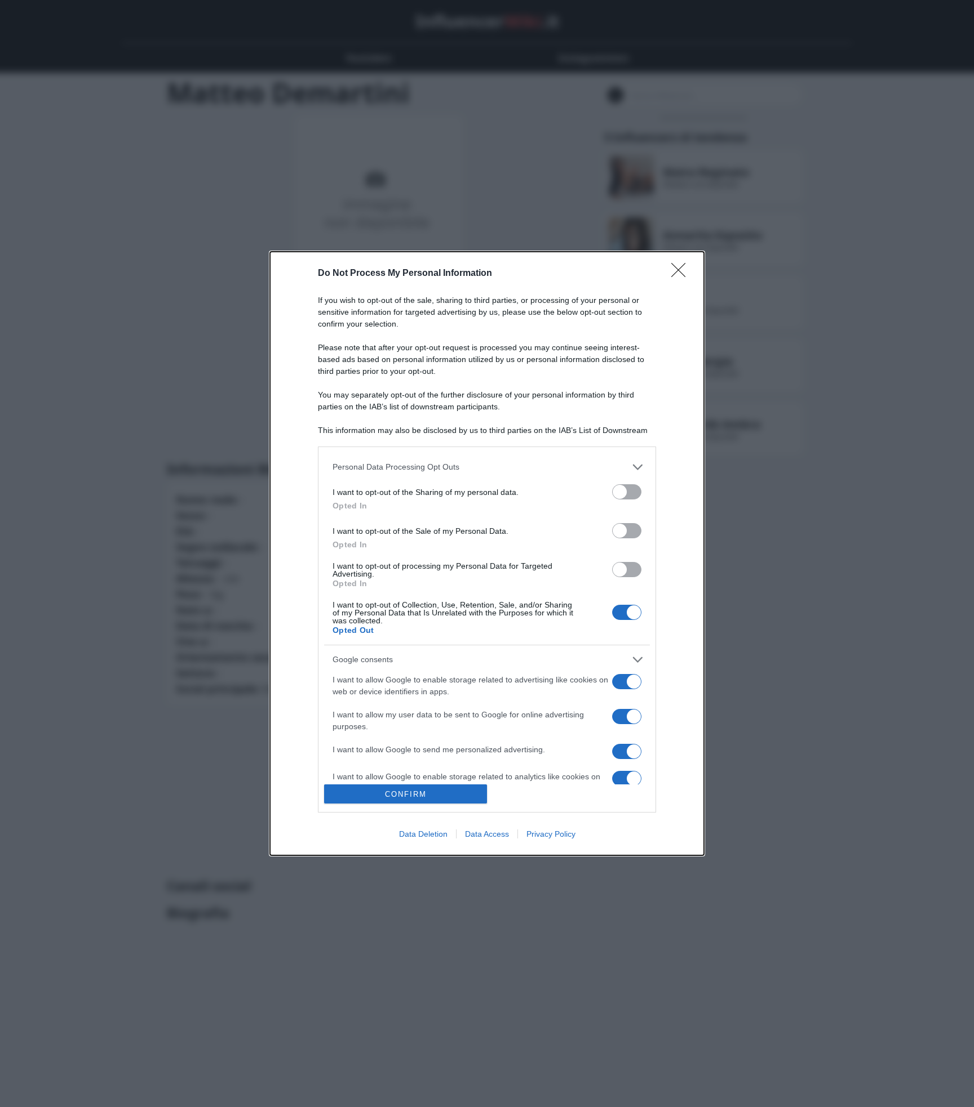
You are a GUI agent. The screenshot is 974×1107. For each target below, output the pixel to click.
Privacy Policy (550, 833)
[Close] (682, 273)
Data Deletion (423, 833)
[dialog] (487, 554)
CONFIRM (406, 794)
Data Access (487, 833)
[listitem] (487, 467)
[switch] (626, 491)
